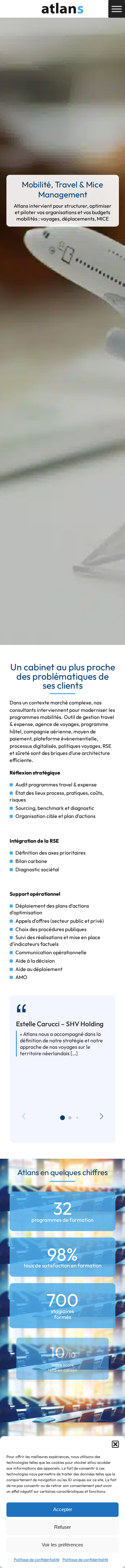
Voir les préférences (62, 1544)
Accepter (62, 1509)
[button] (115, 1444)
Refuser (62, 1527)
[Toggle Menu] (117, 9)
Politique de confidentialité (36, 1559)
